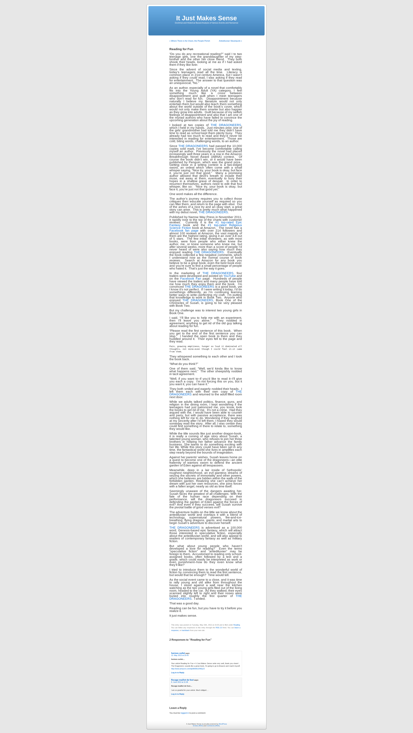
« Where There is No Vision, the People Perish (189, 41)
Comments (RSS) (213, 726)
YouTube (229, 276)
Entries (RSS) (198, 726)
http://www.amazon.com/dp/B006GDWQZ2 (188, 669)
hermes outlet (178, 653)
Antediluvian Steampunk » (230, 41)
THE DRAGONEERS (226, 125)
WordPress (223, 724)
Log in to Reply (177, 673)
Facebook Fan (190, 278)
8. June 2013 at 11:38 (179, 682)
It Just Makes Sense (206, 18)
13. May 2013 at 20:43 (180, 655)
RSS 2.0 (219, 628)
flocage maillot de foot (182, 680)
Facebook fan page (183, 230)
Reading (236, 625)
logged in (185, 713)
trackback (186, 630)
